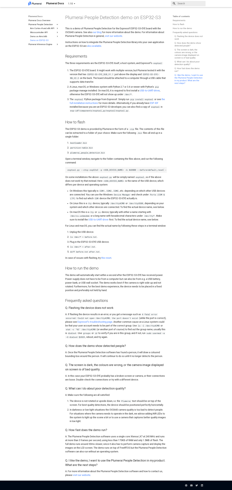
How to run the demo (182, 28)
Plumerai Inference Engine (40, 44)
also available (94, 46)
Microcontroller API (39, 32)
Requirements (179, 20)
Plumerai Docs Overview (39, 20)
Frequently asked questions (185, 32)
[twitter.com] (196, 485)
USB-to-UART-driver (150, 90)
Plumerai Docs (35, 16)
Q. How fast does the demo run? (187, 69)
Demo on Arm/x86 (38, 36)
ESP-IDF (154, 103)
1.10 (70, 3)
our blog (97, 32)
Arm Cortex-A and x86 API (42, 28)
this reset (106, 258)
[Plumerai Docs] (35, 3)
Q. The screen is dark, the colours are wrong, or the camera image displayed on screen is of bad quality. (187, 54)
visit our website (113, 36)
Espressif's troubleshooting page (94, 322)
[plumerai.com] (186, 485)
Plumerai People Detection (40, 24)
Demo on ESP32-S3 (39, 40)
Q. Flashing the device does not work (189, 37)
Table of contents (181, 16)
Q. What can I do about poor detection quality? (187, 63)
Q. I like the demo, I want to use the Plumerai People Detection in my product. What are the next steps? (189, 79)
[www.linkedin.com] (202, 485)
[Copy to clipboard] (164, 170)
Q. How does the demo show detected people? (188, 44)
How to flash (178, 24)
